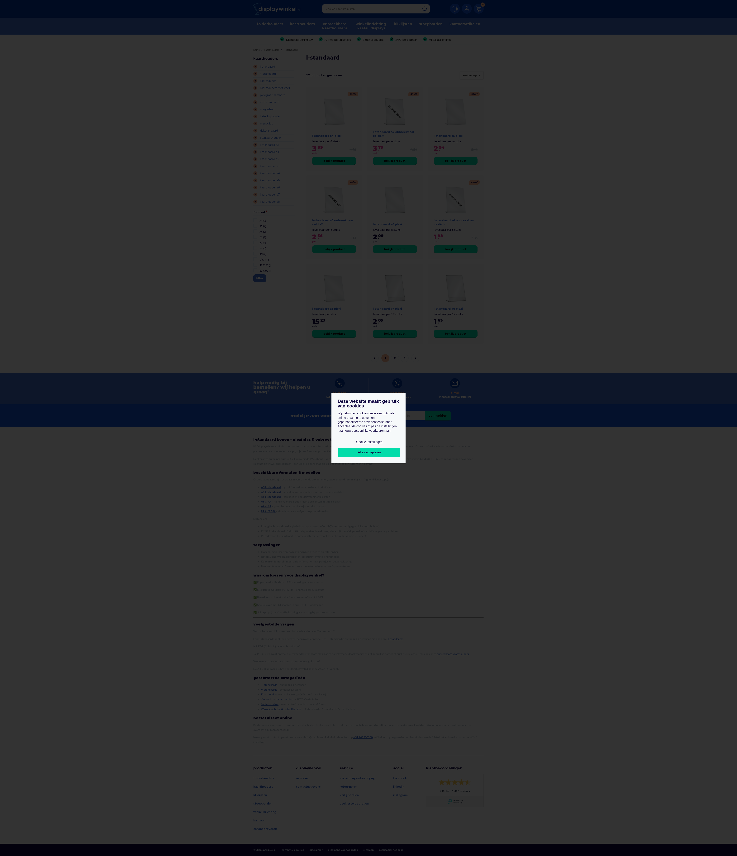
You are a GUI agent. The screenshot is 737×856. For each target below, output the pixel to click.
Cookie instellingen (369, 442)
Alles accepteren (369, 452)
